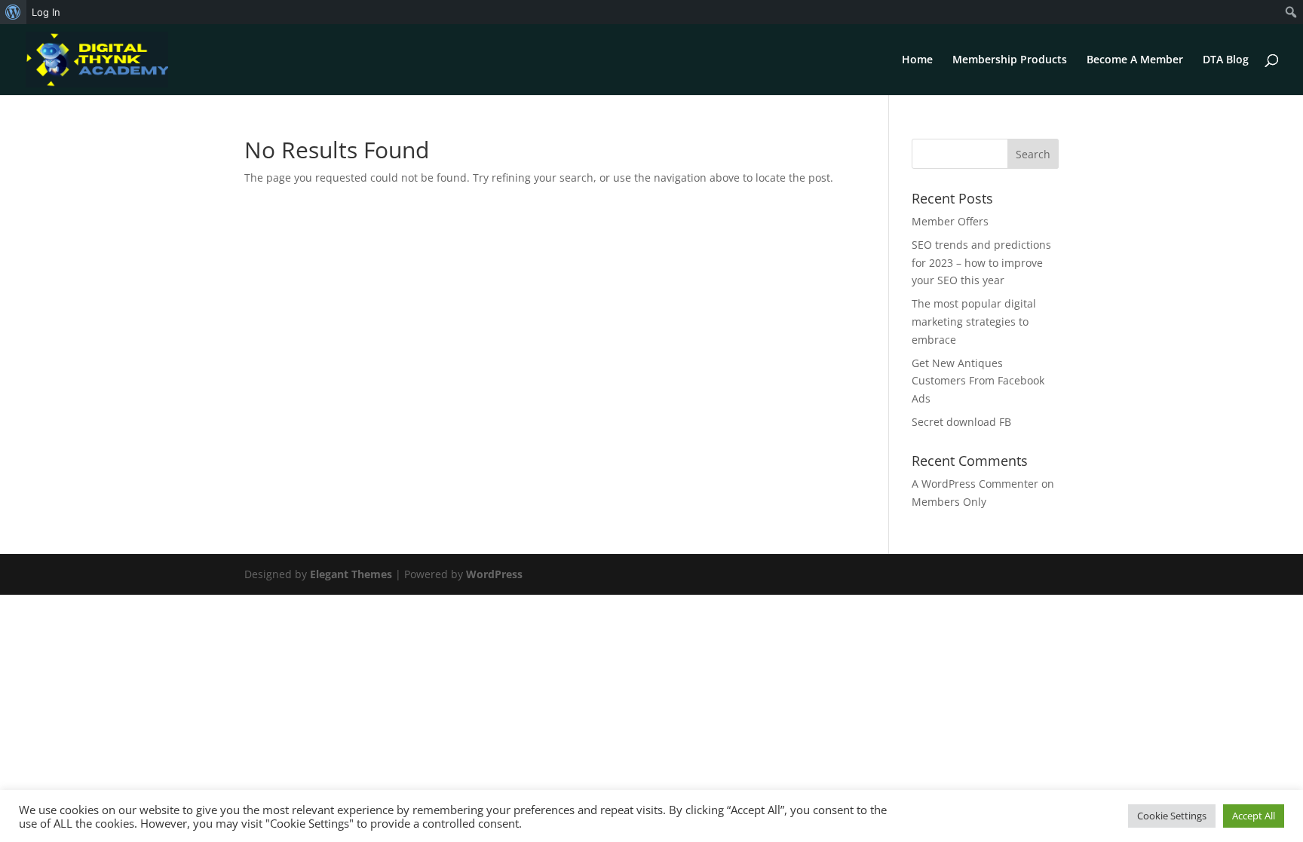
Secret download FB (961, 422)
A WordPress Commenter (975, 483)
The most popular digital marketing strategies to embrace (974, 321)
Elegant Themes (351, 574)
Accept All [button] (1253, 815)
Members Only (949, 501)
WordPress (494, 574)
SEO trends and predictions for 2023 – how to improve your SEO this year (981, 262)
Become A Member (1135, 60)
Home (917, 60)
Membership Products (1009, 60)
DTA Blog (1226, 60)
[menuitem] (13, 12)
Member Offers (950, 221)
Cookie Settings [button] (1171, 815)
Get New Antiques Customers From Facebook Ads (978, 381)
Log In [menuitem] (46, 12)
